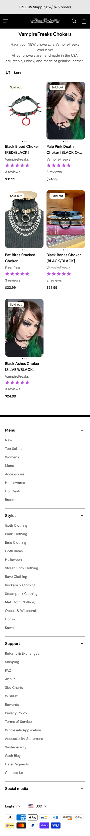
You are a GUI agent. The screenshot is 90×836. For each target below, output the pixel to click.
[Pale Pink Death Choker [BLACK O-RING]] (65, 111)
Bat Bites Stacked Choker (20, 257)
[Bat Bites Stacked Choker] (24, 219)
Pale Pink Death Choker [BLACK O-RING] (62, 150)
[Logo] (45, 21)
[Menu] (6, 21)
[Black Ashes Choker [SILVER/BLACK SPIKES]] (24, 328)
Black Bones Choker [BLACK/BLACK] (63, 257)
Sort (17, 72)
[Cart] (84, 21)
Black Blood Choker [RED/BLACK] (22, 149)
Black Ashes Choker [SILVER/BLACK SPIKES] (22, 367)
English (10, 806)
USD (39, 806)
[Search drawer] (74, 21)
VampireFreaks (17, 159)
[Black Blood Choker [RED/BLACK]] (24, 111)
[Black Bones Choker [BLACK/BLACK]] (65, 219)
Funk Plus (12, 268)
